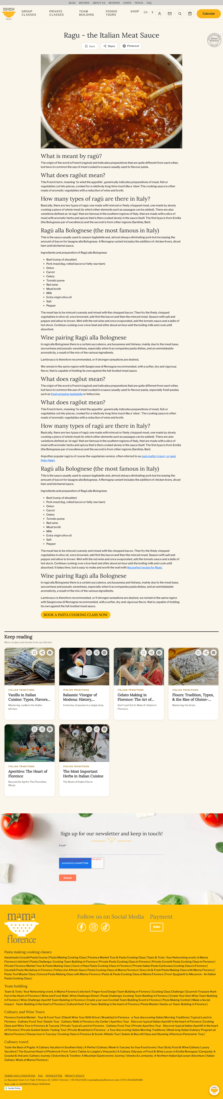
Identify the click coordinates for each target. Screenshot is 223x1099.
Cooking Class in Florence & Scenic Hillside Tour (89, 1034)
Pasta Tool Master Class (19, 974)
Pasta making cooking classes (28, 952)
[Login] (159, 13)
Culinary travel (16, 1042)
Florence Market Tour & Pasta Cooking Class (116, 957)
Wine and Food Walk (54, 995)
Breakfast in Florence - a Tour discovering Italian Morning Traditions (145, 1017)
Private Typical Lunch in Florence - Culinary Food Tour (96, 1025)
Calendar (209, 13)
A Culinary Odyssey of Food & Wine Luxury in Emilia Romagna (157, 1051)
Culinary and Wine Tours (24, 1012)
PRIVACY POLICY (74, 1075)
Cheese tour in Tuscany (41, 1034)
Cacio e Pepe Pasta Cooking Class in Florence (101, 966)
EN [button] (146, 12)
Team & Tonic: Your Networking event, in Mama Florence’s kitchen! (47, 991)
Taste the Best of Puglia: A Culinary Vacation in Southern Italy (43, 1047)
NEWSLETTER (54, 1075)
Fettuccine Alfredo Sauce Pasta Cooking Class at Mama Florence (96, 970)
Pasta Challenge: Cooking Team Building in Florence (63, 961)
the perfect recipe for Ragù (144, 567)
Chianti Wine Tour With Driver (81, 1017)
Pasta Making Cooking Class (67, 957)
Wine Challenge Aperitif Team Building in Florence (52, 1000)
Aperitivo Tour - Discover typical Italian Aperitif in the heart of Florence (155, 1021)
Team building (15, 986)
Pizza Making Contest (177, 1000)
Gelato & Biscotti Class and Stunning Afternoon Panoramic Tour (163, 1034)
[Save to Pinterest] (177, 60)
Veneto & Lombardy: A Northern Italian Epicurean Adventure (166, 1055)
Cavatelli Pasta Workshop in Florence (28, 970)
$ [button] (152, 12)
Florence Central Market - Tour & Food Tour (32, 1017)
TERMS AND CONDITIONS (20, 1075)
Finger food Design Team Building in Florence (121, 991)
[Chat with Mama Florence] (214, 1090)
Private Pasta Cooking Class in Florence (124, 961)
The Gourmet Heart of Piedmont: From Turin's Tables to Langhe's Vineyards (67, 1051)
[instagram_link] (93, 927)
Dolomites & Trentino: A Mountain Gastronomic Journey (88, 1055)
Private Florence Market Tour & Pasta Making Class (37, 966)
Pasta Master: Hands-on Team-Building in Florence (173, 1004)
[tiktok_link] (105, 927)
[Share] (42, 652)
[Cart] (190, 13)
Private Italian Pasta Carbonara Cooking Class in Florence (170, 966)
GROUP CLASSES (29, 13)
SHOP (134, 11)
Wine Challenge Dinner (84, 995)
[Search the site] (179, 13)
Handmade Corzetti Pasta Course (26, 957)
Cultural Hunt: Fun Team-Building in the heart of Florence (103, 1004)
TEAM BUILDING (86, 13)
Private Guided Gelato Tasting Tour (43, 1030)
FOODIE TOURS (111, 13)
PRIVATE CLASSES (56, 13)
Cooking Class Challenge (168, 991)
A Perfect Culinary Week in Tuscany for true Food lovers (120, 1047)
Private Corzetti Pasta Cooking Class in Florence (183, 961)
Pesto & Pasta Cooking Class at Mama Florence (132, 974)
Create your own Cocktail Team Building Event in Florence (124, 1000)
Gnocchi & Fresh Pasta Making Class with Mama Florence (177, 970)
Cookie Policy (14, 1088)
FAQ (40, 1075)
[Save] (34, 652)
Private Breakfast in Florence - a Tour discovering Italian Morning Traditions (116, 1030)
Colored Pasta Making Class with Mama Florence (68, 974)
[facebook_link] (81, 927)
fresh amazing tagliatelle (67, 394)
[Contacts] (169, 13)
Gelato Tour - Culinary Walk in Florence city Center (76, 1021)
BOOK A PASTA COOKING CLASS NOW (75, 615)
